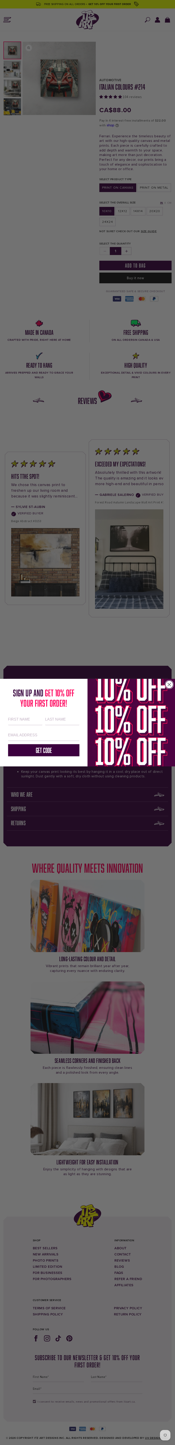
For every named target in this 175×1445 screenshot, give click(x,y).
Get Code (44, 750)
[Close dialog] (169, 684)
